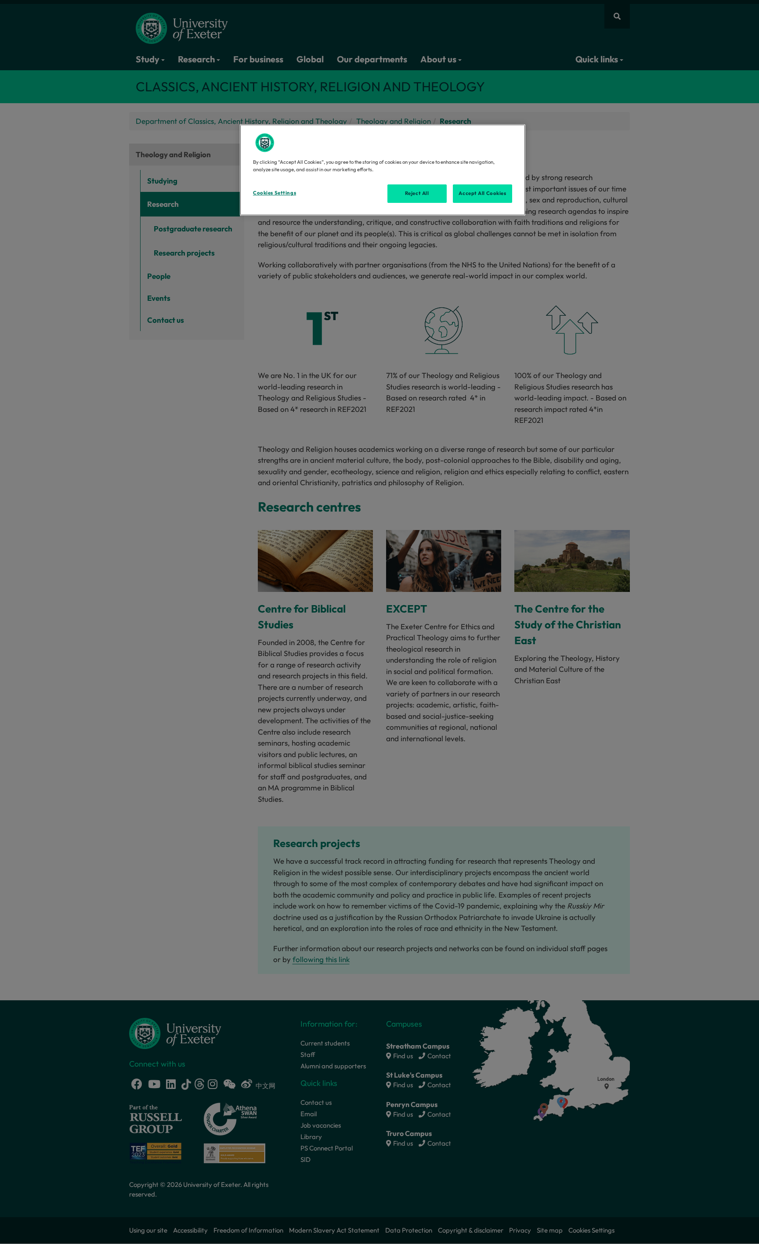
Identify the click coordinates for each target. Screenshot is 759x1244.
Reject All (417, 193)
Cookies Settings (274, 193)
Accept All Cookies (482, 193)
